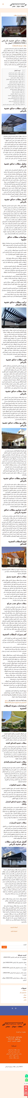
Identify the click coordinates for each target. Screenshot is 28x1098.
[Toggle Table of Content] (22, 71)
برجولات (24, 990)
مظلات (15, 15)
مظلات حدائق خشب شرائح (17, 92)
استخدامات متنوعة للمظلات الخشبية (15, 95)
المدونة (19, 15)
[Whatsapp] (26, 1080)
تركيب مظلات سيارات (14, 1057)
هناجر (25, 999)
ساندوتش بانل (23, 992)
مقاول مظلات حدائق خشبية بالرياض (16, 74)
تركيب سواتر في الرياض (14, 1051)
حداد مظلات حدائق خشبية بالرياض (16, 82)
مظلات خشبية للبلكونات (17, 99)
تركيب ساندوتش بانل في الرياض (14, 1053)
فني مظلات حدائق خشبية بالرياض (16, 81)
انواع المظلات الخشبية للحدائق (16, 89)
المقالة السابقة (14, 927)
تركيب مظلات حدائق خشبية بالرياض (16, 72)
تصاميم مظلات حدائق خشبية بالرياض (15, 86)
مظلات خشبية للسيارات (17, 102)
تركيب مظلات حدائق (14, 1055)
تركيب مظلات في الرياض (14, 1049)
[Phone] (26, 1076)
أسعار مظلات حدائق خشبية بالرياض (16, 76)
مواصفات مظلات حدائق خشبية (16, 77)
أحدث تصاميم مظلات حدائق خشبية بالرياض (14, 87)
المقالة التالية (14, 931)
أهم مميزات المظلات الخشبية (17, 93)
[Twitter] (12, 1008)
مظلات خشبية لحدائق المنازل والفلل (15, 101)
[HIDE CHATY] (26, 1089)
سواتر (25, 995)
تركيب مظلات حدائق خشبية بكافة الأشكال (14, 79)
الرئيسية (24, 15)
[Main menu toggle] (3, 4)
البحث (24, 944)
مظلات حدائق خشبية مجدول (17, 90)
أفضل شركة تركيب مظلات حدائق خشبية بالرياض (13, 104)
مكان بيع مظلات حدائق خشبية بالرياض (15, 84)
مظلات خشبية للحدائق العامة (17, 96)
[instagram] (15, 1008)
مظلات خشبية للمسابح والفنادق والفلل (15, 98)
